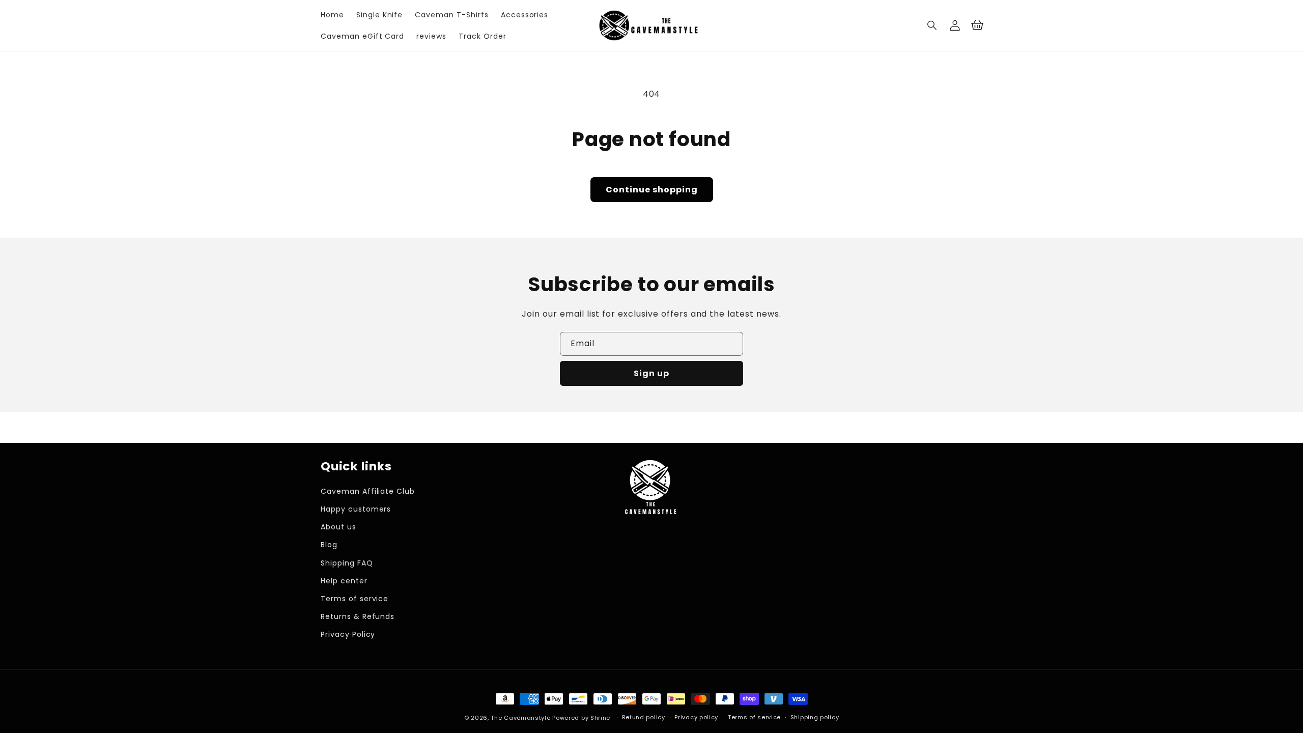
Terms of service (354, 599)
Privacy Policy (348, 634)
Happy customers (356, 509)
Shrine (600, 718)
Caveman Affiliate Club (368, 491)
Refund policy (643, 717)
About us (338, 527)
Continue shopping (652, 189)
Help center (344, 581)
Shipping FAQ (347, 563)
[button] (932, 25)
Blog (329, 545)
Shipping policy (814, 717)
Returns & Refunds (357, 616)
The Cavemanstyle (520, 718)
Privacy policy (696, 717)
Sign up (651, 373)
